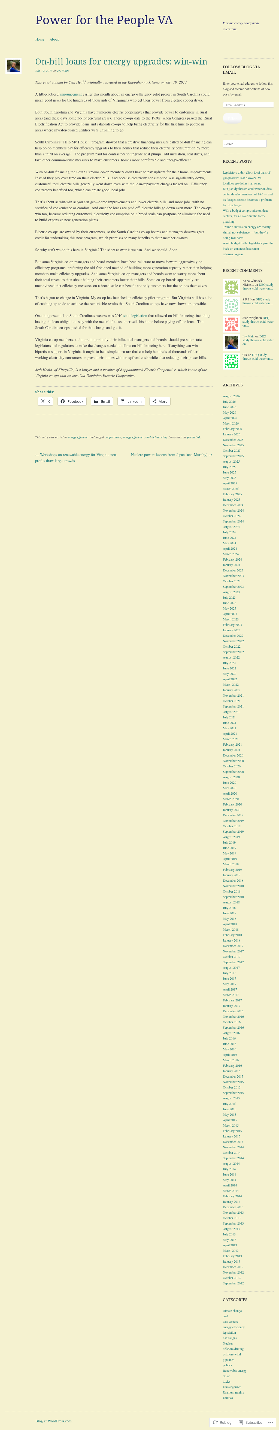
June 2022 (229, 668)
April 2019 (230, 858)
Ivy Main (63, 70)
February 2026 (232, 428)
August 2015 (231, 1098)
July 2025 (229, 467)
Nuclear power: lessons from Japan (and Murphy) (172, 454)
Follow (232, 118)
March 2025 (231, 488)
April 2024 (230, 548)
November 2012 (233, 1272)
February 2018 (232, 935)
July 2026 (229, 401)
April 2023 (230, 613)
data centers (230, 1321)
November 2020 (233, 760)
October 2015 (232, 1087)
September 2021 (233, 706)
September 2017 (233, 962)
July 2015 (229, 1103)
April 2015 (230, 1120)
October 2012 (232, 1277)
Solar (226, 1376)
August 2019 (231, 837)
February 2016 (232, 1065)
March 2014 (231, 1190)
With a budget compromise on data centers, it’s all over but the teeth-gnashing (245, 215)
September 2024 (233, 521)
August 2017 (231, 967)
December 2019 (233, 815)
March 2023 (231, 619)
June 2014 (229, 1174)
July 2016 (229, 1038)
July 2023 (229, 597)
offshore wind (232, 1354)
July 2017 (229, 973)
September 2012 (233, 1283)
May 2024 (229, 543)
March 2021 (231, 739)
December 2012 (233, 1267)
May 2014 (229, 1179)
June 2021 (229, 722)
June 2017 (229, 978)
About (54, 39)
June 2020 (229, 782)
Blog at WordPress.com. (54, 1420)
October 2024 (232, 515)
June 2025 (229, 472)
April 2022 (230, 679)
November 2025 (233, 445)
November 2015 (233, 1082)
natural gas (230, 1338)
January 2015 (231, 1136)
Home (39, 39)
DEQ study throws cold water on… (258, 286)
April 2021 (230, 733)
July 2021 (229, 717)
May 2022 (229, 673)
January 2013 (231, 1261)
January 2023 (231, 630)
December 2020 (233, 755)
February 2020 (232, 804)
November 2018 (233, 886)
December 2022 (233, 635)
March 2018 (231, 929)
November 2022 (233, 641)
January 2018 (231, 940)
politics (227, 1365)
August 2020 (231, 777)
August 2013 (231, 1228)
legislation (229, 1332)
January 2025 (231, 499)
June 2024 (229, 537)
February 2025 (232, 494)
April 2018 (230, 924)
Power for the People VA (104, 20)
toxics (227, 1381)
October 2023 (232, 581)
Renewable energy (235, 1370)
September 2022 (233, 652)
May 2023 (229, 608)
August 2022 (231, 657)
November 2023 (233, 575)
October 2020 (232, 766)
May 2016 (229, 1049)
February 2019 (232, 869)
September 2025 (233, 456)
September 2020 (233, 771)
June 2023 (229, 603)
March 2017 (231, 994)
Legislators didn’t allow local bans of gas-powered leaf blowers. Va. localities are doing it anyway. (246, 177)
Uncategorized (232, 1387)
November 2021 (233, 695)
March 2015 (231, 1125)
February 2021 (232, 744)
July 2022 (229, 662)
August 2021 (231, 711)
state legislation (135, 315)
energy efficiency (78, 437)
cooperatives (113, 437)
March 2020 (231, 799)
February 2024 (232, 559)
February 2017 (232, 1000)
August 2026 (231, 396)
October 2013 (232, 1218)
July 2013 (229, 1234)
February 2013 (232, 1256)
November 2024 (233, 510)
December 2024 (233, 505)
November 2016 (233, 1016)
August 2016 (231, 1033)
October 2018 (232, 891)
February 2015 (232, 1130)
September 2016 (233, 1027)
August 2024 (231, 526)
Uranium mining (233, 1392)
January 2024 (231, 564)
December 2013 (233, 1207)
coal (225, 1316)
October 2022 (232, 646)
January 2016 (231, 1071)
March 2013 (231, 1250)
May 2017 (229, 984)
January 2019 (231, 875)
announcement (71, 94)
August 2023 (231, 592)
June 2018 (229, 913)
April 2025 (230, 483)
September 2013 (233, 1223)
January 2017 (231, 1005)
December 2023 (233, 570)
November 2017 (233, 951)
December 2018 (233, 880)
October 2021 (232, 701)
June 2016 (229, 1043)
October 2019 (232, 826)
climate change (232, 1310)
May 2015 (229, 1114)
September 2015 (233, 1092)
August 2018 (231, 902)
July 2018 (229, 907)
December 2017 (233, 945)
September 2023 (233, 586)
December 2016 (233, 1011)
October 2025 (232, 450)
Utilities (228, 1397)
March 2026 (231, 423)
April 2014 (230, 1185)
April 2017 (230, 989)
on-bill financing (156, 437)
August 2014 (231, 1163)
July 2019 (229, 842)
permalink (193, 437)
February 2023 (232, 624)
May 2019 (229, 853)
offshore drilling (233, 1348)
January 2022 (231, 690)
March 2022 (231, 684)
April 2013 (230, 1245)
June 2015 (229, 1109)
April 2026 (230, 418)
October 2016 (232, 1022)
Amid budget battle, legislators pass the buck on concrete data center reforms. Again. (248, 248)
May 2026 (229, 412)
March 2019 (231, 864)
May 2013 (229, 1239)
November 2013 (233, 1212)
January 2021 (231, 750)
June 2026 (229, 407)
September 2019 (233, 831)
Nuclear (228, 1343)
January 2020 (231, 809)
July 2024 (229, 532)
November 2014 (233, 1147)
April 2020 (230, 793)
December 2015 (233, 1076)
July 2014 (229, 1169)
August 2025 (231, 461)
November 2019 (233, 820)
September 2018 (233, 896)
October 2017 (232, 956)
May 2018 (229, 918)
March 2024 (231, 554)
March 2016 (231, 1060)
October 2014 (232, 1152)
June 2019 (229, 847)
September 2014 (233, 1158)
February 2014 (232, 1196)
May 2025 (229, 477)
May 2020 (229, 788)
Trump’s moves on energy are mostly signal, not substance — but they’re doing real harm (247, 232)
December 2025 (233, 439)
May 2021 (229, 728)
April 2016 (230, 1054)
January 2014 (231, 1201)
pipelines (228, 1359)
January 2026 (231, 434)
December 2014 (233, 1141)
